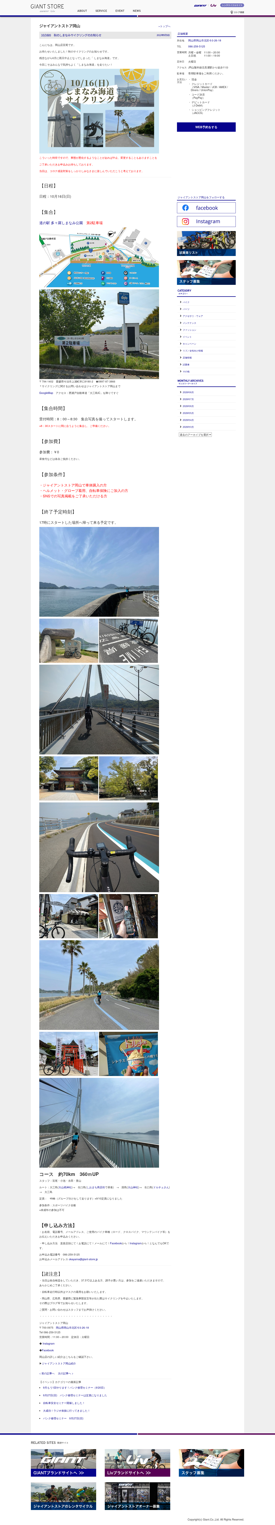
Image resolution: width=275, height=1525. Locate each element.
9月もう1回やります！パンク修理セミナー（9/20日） (74, 1387)
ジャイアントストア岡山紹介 (59, 1363)
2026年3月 (188, 426)
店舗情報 (187, 357)
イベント (187, 336)
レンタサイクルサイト (232, 5)
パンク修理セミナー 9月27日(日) (63, 1418)
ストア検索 (238, 12)
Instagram (136, 1243)
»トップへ (164, 26)
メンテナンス (189, 322)
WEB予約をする (206, 127)
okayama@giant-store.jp (83, 1259)
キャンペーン (189, 343)
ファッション (189, 329)
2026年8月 (188, 392)
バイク (186, 302)
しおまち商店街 (96, 1187)
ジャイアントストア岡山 (59, 25)
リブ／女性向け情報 (193, 350)
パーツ (186, 309)
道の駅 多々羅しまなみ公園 (61, 222)
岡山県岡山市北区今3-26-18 (72, 1327)
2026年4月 (188, 419)
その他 (186, 371)
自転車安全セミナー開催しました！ (64, 1403)
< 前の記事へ (47, 1373)
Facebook (116, 1243)
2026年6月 (188, 406)
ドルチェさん (161, 1187)
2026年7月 (188, 399)
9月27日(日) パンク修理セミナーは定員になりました (75, 1395)
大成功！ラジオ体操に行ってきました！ (66, 1410)
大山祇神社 (65, 1187)
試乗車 (186, 364)
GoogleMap (46, 393)
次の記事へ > (65, 1373)
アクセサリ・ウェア (193, 315)
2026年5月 (188, 413)
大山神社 (133, 1187)
